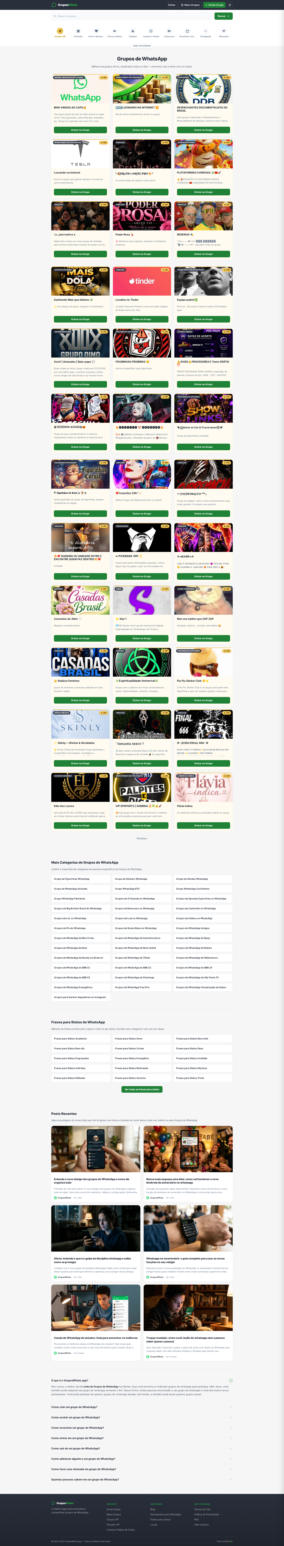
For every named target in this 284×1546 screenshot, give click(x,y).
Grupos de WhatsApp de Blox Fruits (74, 938)
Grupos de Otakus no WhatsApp (194, 918)
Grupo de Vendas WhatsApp (192, 878)
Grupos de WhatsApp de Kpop (193, 938)
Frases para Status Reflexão (69, 1078)
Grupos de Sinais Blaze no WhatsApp (136, 928)
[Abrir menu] (230, 5)
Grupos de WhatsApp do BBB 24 (194, 967)
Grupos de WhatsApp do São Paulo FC (197, 977)
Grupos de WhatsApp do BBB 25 (72, 977)
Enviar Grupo (113, 1509)
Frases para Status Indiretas (69, 1068)
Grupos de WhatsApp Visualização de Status (201, 987)
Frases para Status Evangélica (132, 1058)
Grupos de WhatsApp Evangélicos (73, 987)
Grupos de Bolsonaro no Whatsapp (134, 908)
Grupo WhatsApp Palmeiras (69, 898)
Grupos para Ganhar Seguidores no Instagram (80, 997)
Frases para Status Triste (190, 1078)
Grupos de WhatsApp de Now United (135, 947)
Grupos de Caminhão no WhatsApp (196, 908)
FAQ (196, 1519)
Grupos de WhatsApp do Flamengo (134, 977)
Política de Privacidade (206, 1514)
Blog (152, 1509)
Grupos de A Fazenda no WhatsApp (135, 898)
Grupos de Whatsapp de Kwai (70, 947)
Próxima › (142, 838)
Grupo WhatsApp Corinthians (193, 888)
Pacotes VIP (113, 1524)
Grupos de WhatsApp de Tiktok (132, 957)
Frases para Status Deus (189, 1048)
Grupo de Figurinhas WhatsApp (72, 878)
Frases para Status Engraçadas (71, 1058)
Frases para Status (160, 1519)
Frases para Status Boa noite (192, 1038)
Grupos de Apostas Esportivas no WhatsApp (201, 898)
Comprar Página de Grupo (121, 1529)
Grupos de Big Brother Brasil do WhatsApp (78, 908)
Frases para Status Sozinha (130, 1078)
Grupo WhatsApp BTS (127, 888)
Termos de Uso (202, 1509)
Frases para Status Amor (129, 1038)
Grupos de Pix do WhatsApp (70, 928)
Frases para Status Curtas (129, 1048)
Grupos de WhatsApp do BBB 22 (72, 967)
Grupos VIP (113, 1519)
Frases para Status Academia (70, 1038)
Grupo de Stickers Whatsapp (131, 878)
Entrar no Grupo (80, 129)
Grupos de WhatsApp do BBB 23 (133, 967)
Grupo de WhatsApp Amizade (70, 888)
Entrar (171, 4)
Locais (153, 1524)
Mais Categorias (142, 46)
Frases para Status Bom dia (69, 1048)
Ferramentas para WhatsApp (165, 1514)
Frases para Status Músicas (191, 1068)
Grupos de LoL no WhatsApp (70, 918)
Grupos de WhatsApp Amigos (193, 928)
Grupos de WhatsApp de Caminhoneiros (137, 938)
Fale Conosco (201, 1524)
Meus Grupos (114, 1514)
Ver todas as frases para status (142, 1089)
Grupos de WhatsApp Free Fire (132, 987)
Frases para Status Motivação (131, 1068)
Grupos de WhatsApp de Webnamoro (197, 957)
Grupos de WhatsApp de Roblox (194, 947)
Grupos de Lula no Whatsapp (131, 918)
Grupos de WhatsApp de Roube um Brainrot (78, 957)
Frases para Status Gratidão (191, 1058)
